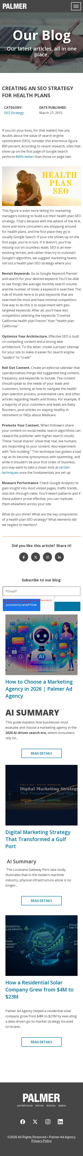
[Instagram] (47, 557)
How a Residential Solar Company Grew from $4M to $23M (39, 989)
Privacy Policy (41, 1141)
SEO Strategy (14, 113)
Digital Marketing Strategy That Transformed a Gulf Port (37, 839)
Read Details (41, 753)
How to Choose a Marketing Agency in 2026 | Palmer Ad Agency (39, 688)
